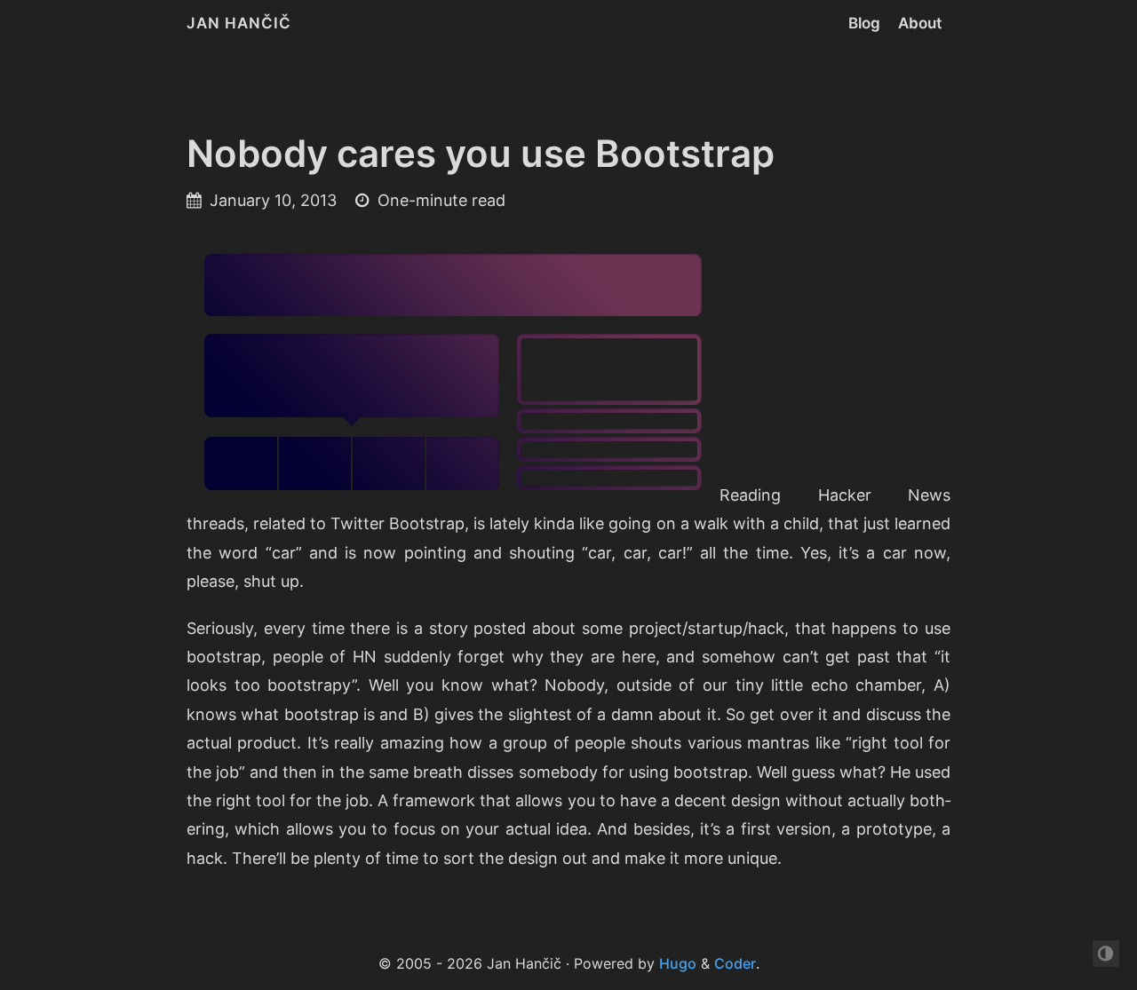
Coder (735, 963)
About (920, 23)
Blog (864, 23)
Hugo (677, 963)
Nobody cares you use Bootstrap (481, 153)
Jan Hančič (239, 23)
